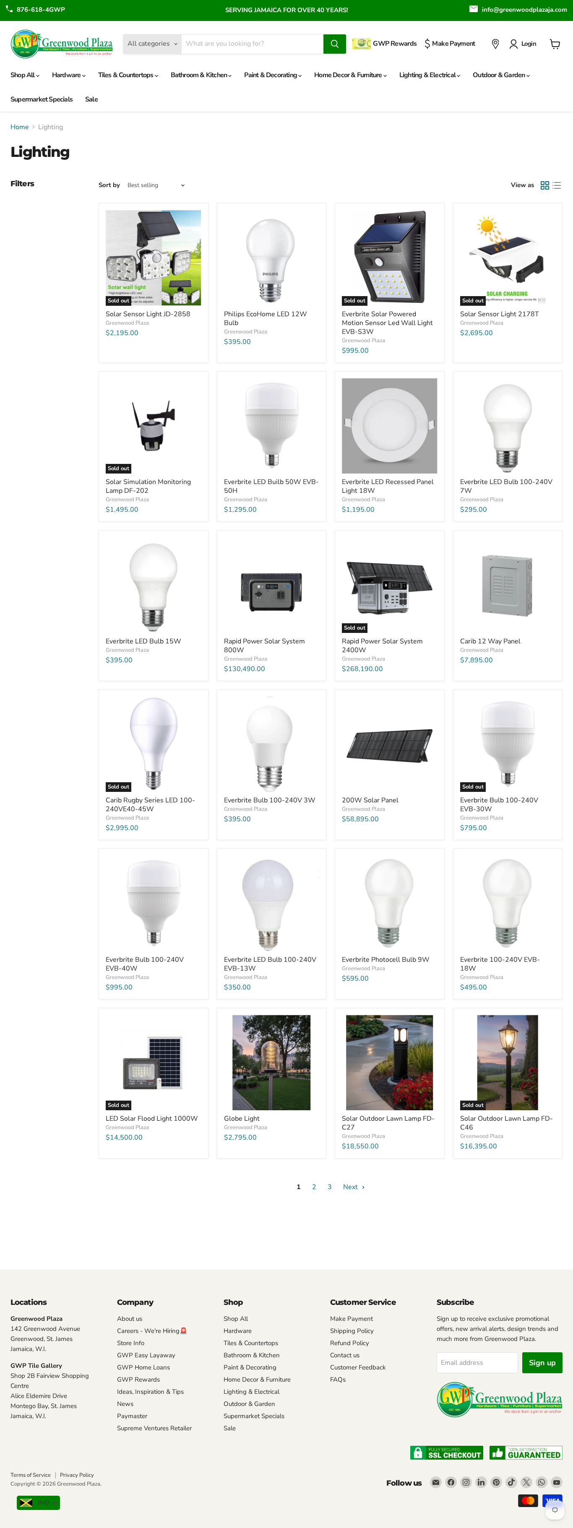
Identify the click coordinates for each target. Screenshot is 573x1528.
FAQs (338, 1379)
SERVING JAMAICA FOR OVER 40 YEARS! (286, 10)
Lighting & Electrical (428, 75)
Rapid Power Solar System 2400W (382, 646)
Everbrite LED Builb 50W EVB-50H (271, 486)
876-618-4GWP (41, 9)
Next (351, 1187)
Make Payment (351, 1319)
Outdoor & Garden (499, 75)
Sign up (542, 1363)
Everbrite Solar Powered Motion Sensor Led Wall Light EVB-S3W (387, 323)
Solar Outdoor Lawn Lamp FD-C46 (506, 1123)
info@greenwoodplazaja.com (524, 9)
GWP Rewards (138, 1379)
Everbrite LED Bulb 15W (143, 641)
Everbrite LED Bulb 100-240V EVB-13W (270, 964)
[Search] (334, 44)
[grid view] (545, 185)
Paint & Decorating (271, 75)
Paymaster (132, 1416)
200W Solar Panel (370, 800)
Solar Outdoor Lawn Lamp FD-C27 (388, 1123)
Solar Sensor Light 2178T (499, 314)
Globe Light (242, 1118)
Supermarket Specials (41, 99)
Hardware (67, 75)
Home (19, 127)
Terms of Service (30, 1475)
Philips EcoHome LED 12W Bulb (265, 319)
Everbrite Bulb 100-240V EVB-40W (145, 964)
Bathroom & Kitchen (200, 75)
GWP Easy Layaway (146, 1355)
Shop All (23, 75)
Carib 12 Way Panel (490, 641)
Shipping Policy (352, 1331)
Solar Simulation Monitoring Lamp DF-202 (148, 486)
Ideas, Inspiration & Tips (150, 1391)
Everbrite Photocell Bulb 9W (386, 959)
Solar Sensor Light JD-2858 (148, 314)
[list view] (557, 185)
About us (129, 1319)
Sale (91, 99)
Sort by (109, 185)
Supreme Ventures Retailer (154, 1428)
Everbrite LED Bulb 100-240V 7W (506, 486)
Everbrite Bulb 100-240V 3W (269, 800)
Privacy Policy (77, 1475)
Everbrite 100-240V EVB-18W (500, 964)
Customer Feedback (358, 1367)
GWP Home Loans (143, 1367)
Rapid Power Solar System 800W (264, 646)
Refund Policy (349, 1343)
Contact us (344, 1355)
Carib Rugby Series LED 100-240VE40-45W (150, 805)
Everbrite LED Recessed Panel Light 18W (388, 486)
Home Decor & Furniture (348, 75)
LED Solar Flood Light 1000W (152, 1118)
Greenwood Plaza (127, 323)
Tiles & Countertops (126, 75)
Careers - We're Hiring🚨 (152, 1331)
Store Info (130, 1343)
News (125, 1404)
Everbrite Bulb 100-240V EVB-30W (499, 805)
